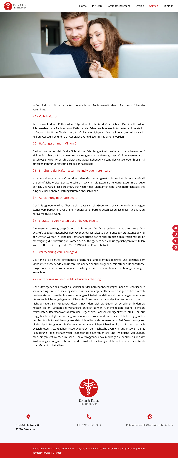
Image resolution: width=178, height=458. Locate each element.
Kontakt (168, 6)
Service (153, 6)
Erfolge (139, 6)
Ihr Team (97, 6)
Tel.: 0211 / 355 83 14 (89, 425)
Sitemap (57, 452)
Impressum (128, 448)
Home (83, 6)
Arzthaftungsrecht (119, 6)
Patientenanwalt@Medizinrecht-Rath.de (150, 425)
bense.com (113, 448)
